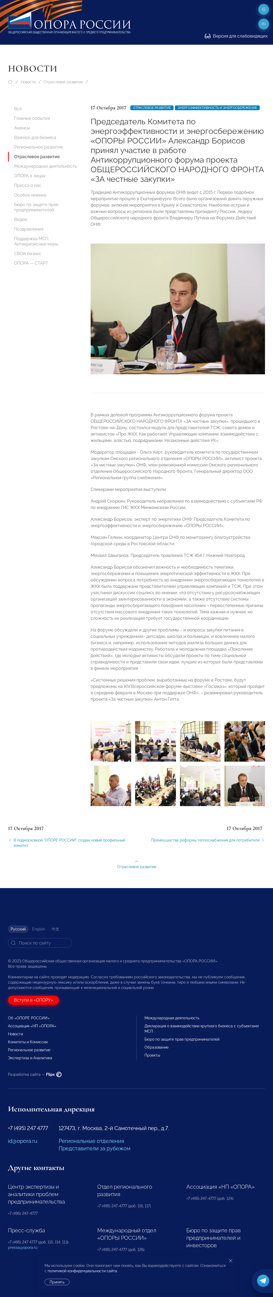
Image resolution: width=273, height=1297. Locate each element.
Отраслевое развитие (63, 82)
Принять (57, 1282)
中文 (55, 929)
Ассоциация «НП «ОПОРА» (32, 1026)
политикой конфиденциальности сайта (82, 1271)
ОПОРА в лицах (29, 175)
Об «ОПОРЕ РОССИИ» (29, 1018)
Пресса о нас (27, 185)
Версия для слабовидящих (240, 36)
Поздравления (28, 229)
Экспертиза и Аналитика (30, 1058)
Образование (156, 1047)
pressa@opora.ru (22, 1247)
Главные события (32, 118)
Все (18, 108)
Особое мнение (30, 195)
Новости (28, 82)
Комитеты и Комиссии (28, 1042)
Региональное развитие (38, 147)
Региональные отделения (91, 1141)
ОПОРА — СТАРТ (31, 263)
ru (264, 24)
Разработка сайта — (31, 1074)
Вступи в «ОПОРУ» (33, 1000)
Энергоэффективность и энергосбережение (217, 108)
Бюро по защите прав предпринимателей (36, 207)
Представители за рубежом (94, 1148)
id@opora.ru (22, 1141)
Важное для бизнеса (35, 137)
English (38, 929)
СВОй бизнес (27, 253)
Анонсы (22, 127)
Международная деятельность (45, 166)
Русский (18, 929)
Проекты (152, 1055)
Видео (20, 219)
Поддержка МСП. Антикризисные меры (36, 241)
